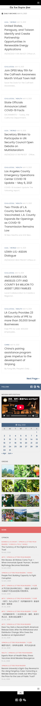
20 (26, 443)
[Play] (4, 416)
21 (31, 443)
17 (10, 443)
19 (21, 443)
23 (4, 446)
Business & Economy (9, 542)
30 (4, 450)
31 (10, 450)
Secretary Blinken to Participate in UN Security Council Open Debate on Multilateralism (18, 142)
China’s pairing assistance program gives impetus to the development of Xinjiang (17, 356)
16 (4, 443)
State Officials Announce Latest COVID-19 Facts (15, 106)
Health (19, 98)
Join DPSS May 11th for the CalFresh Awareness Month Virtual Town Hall (20, 74)
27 (26, 446)
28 (31, 446)
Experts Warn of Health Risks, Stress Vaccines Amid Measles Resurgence (18, 656)
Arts (3, 557)
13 (26, 439)
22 (37, 443)
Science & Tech (15, 544)
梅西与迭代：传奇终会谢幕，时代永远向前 (19, 645)
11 (15, 439)
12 (21, 439)
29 (37, 446)
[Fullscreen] (37, 416)
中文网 (34, 586)
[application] (20, 407)
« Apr (4, 453)
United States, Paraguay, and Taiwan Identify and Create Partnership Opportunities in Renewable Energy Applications (19, 37)
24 (10, 446)
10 (10, 439)
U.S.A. (6, 22)
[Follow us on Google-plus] (35, 386)
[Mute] (33, 416)
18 (15, 443)
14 (31, 439)
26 (21, 446)
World (13, 22)
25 (15, 446)
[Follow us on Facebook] (31, 386)
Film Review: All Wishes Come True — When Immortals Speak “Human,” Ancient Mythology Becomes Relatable (20, 563)
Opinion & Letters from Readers (19, 557)
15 (37, 439)
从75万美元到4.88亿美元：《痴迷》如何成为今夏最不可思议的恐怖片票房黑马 (20, 589)
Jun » (10, 453)
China (7, 345)
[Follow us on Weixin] (38, 386)
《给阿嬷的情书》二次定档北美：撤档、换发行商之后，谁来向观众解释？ (20, 615)
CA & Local (9, 66)
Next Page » (33, 378)
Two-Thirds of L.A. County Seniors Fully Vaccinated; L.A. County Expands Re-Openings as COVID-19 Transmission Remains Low (20, 218)
